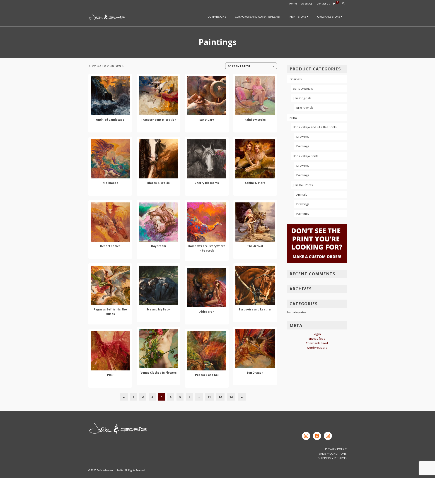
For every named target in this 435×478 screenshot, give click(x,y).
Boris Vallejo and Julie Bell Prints (315, 127)
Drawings (302, 137)
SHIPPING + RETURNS (332, 458)
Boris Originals (303, 88)
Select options (110, 128)
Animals (301, 194)
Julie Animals (305, 108)
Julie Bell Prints (303, 185)
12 (220, 397)
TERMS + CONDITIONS (332, 454)
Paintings (302, 146)
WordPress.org (317, 348)
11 (209, 397)
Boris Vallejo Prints (306, 156)
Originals (296, 79)
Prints (293, 117)
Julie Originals (302, 98)
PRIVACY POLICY (336, 449)
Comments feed (317, 343)
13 (231, 397)
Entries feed (317, 338)
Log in (317, 334)
